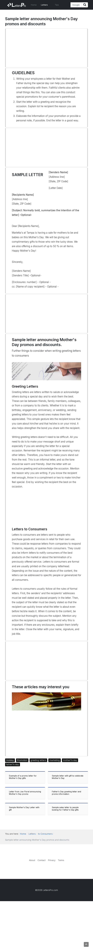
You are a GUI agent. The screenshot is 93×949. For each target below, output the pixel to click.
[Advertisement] (46, 48)
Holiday (10, 760)
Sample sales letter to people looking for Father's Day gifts (65, 808)
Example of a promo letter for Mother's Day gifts (23, 777)
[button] (46, 5)
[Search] (84, 4)
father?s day (12, 764)
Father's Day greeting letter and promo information (66, 792)
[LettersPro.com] (16, 5)
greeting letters (38, 760)
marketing (54, 760)
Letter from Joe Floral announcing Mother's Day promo (25, 792)
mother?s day (70, 760)
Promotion (22, 760)
